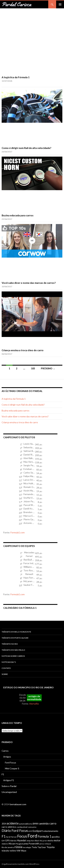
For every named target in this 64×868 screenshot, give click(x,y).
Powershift (34, 843)
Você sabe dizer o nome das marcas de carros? (29, 282)
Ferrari (14, 837)
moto (50, 840)
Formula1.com (18, 532)
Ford (32, 836)
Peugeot (19, 843)
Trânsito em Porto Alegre (15, 638)
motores (5, 844)
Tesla (34, 847)
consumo (32, 827)
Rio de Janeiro (8, 847)
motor (57, 840)
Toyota (50, 847)
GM (3, 841)
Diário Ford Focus (15, 830)
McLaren (43, 841)
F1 (3, 774)
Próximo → (48, 368)
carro (52, 823)
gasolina (56, 836)
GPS (7, 840)
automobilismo (25, 824)
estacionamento (50, 831)
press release (45, 844)
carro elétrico (9, 826)
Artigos (7, 756)
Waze (23, 851)
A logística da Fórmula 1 (16, 77)
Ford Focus (10, 762)
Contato (6, 668)
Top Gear (41, 847)
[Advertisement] (32, 42)
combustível (22, 827)
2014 (4, 824)
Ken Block (35, 841)
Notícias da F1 (9, 662)
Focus (22, 836)
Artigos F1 (8, 780)
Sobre (5, 674)
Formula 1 (44, 836)
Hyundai (21, 840)
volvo (13, 850)
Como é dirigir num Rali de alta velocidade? (26, 147)
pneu (25, 843)
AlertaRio (34, 703)
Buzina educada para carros (17, 215)
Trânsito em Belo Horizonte (16, 632)
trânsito (5, 850)
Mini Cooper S (12, 768)
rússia (18, 847)
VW (18, 850)
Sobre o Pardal (9, 786)
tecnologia (27, 847)
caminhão (44, 823)
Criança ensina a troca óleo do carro (22, 350)
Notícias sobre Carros (13, 656)
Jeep (28, 840)
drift (30, 831)
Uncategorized (9, 792)
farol (8, 837)
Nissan (12, 843)
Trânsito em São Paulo (13, 650)
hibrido (13, 840)
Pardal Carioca (16, 4)
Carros (5, 750)
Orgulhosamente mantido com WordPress (20, 864)
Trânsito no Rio (10, 644)
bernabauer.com (18, 804)
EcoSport (37, 830)
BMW (35, 824)
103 (33, 368)
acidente (13, 823)
